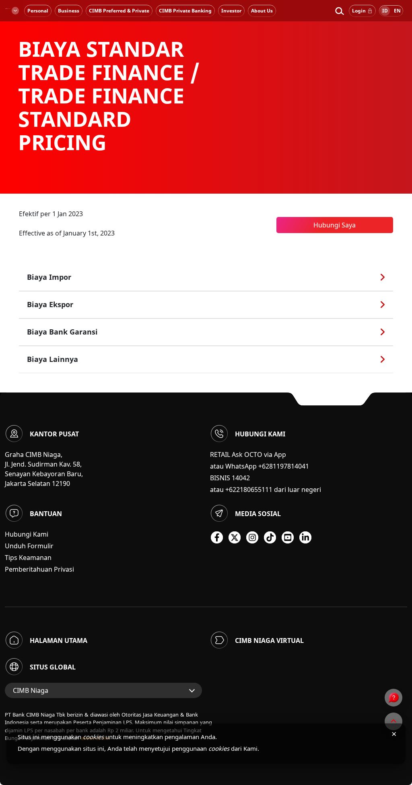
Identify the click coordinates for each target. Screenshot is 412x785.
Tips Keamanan (28, 557)
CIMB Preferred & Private (119, 10)
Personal (37, 10)
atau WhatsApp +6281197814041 (259, 466)
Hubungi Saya (334, 225)
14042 (241, 477)
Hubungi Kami (26, 534)
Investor (231, 10)
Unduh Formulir (29, 545)
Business (68, 10)
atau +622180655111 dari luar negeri (265, 489)
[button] (339, 11)
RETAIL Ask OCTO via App (248, 454)
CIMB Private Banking (185, 10)
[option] (206, 97)
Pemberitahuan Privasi (39, 569)
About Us (262, 10)
